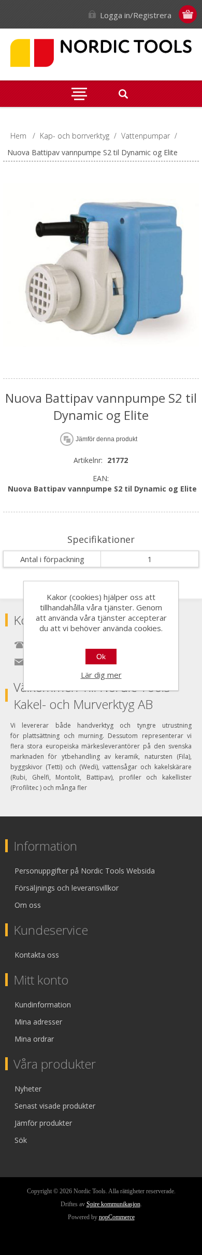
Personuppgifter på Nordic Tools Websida (85, 871)
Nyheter (28, 1089)
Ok (101, 656)
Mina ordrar (34, 1039)
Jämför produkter (43, 1123)
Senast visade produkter (55, 1106)
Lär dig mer (101, 675)
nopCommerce (117, 1217)
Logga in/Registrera (135, 15)
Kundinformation (43, 1005)
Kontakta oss (37, 955)
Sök (21, 1140)
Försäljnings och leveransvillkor (67, 888)
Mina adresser (38, 1022)
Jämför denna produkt (106, 439)
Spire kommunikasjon (113, 1204)
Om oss (28, 905)
